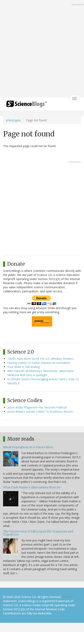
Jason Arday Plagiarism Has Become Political (36, 407)
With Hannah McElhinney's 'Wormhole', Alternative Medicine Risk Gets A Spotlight (40, 373)
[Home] (26, 105)
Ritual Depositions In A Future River (28, 447)
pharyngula (13, 120)
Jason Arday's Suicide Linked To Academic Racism (40, 411)
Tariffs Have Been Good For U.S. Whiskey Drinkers (40, 359)
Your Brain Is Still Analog (23, 367)
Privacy (67, 597)
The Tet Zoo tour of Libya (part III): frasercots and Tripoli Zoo (38, 533)
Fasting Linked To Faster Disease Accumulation (38, 363)
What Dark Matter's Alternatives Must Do (32, 487)
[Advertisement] (42, 49)
